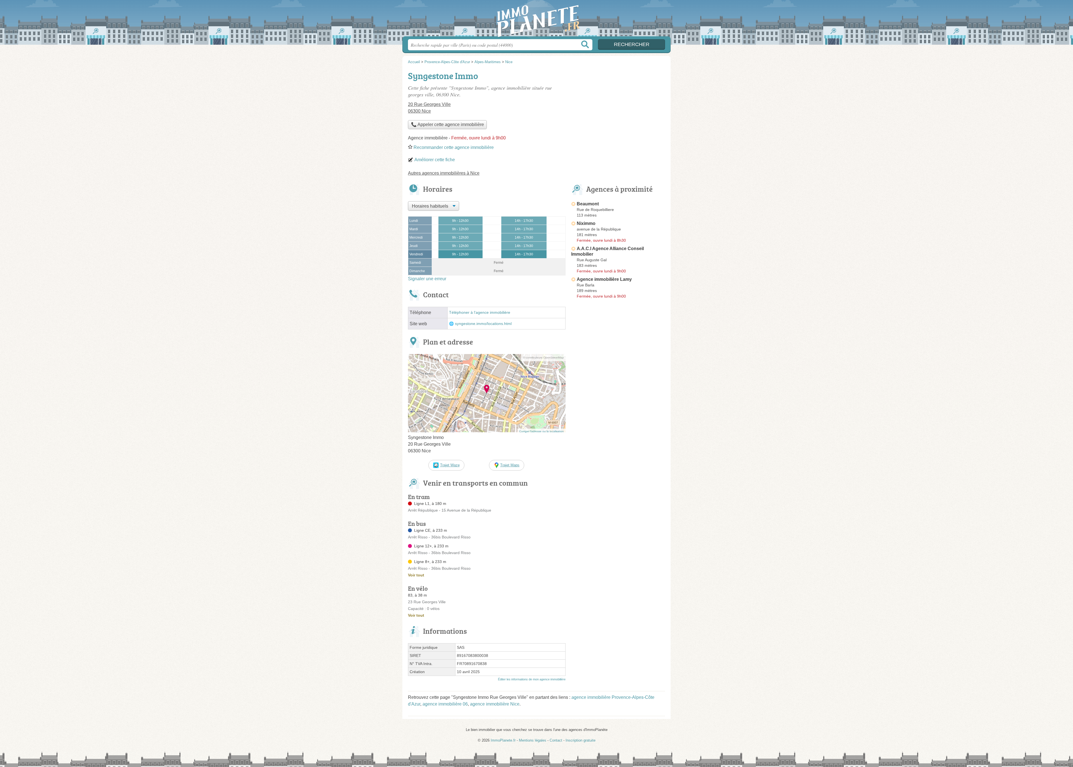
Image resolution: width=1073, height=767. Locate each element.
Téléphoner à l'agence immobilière (479, 312)
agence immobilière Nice (494, 704)
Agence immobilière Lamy (604, 279)
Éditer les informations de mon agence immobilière (532, 679)
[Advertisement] (618, 108)
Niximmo (586, 223)
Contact (556, 740)
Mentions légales (532, 740)
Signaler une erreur (427, 278)
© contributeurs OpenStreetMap (543, 357)
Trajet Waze (450, 465)
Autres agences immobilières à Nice (443, 173)
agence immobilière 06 (445, 704)
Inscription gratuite (580, 740)
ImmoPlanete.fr (536, 20)
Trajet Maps (509, 465)
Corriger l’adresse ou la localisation (541, 431)
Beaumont (588, 203)
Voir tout (416, 575)
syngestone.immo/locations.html (483, 324)
